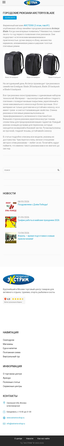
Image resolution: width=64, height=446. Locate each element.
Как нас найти (44, 439)
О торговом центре (12, 374)
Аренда (7, 378)
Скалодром (8, 340)
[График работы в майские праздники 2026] (10, 222)
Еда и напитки (10, 348)
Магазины (8, 344)
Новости (29, 439)
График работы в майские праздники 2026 (38, 220)
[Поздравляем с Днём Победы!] (10, 206)
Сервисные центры (12, 386)
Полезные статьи (11, 382)
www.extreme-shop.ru (15, 418)
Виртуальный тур (11, 356)
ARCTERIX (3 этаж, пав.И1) (37, 25)
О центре (18, 439)
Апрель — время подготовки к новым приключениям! (36, 237)
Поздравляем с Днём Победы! (33, 204)
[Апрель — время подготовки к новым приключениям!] (10, 237)
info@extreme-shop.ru (16, 424)
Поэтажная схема (11, 352)
